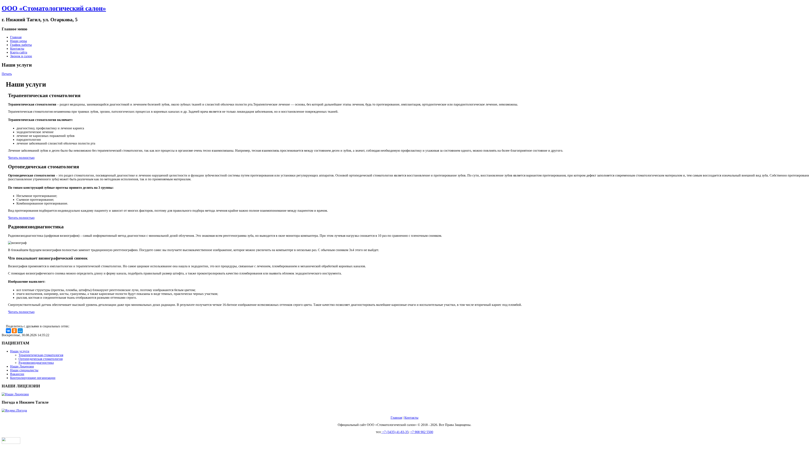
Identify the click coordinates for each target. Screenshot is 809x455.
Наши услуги (19, 351)
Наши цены (18, 41)
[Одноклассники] (14, 330)
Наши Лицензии (22, 366)
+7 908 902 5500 (421, 432)
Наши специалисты (24, 370)
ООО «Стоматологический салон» (54, 8)
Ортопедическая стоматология (41, 359)
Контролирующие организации (32, 378)
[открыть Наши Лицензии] (404, 394)
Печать (7, 74)
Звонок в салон (21, 56)
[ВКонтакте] (8, 330)
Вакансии (17, 374)
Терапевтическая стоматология (41, 355)
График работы (21, 45)
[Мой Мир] (20, 330)
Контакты (17, 48)
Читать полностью (21, 157)
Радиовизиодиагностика (36, 362)
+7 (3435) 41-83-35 (395, 432)
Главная (15, 37)
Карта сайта (18, 52)
